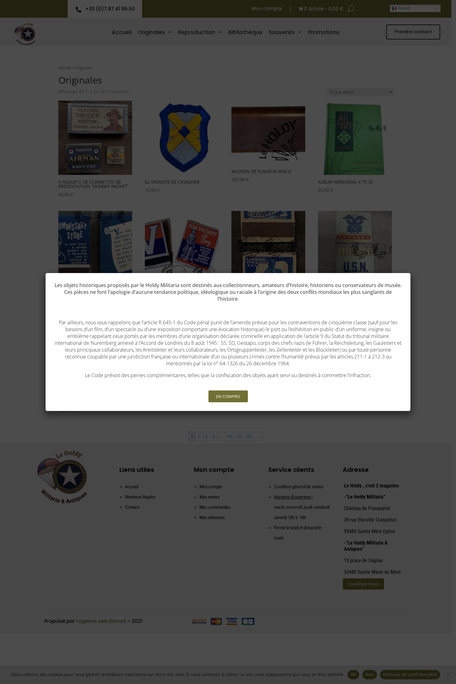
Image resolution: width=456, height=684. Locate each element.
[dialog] (228, 342)
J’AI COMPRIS (228, 396)
